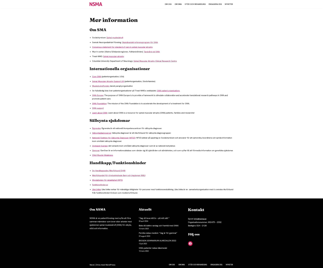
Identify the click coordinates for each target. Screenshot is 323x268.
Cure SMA (96, 76)
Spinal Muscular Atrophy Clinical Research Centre (155, 61)
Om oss (168, 4)
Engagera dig (215, 4)
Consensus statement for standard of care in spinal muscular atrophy (122, 47)
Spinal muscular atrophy (113, 56)
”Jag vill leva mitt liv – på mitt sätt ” (154, 218)
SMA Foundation (99, 103)
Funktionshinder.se (100, 184)
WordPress (110, 264)
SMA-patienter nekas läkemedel (153, 248)
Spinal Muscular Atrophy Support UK (108, 81)
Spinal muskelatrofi (114, 37)
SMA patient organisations (168, 90)
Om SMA (178, 4)
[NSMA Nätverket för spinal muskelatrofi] (96, 4)
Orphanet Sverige (99, 146)
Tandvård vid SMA (152, 51)
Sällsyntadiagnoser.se (101, 133)
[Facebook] (190, 243)
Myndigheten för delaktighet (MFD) (107, 180)
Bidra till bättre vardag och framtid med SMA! (159, 225)
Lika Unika (96, 189)
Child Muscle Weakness (102, 155)
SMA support (98, 108)
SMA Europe (97, 95)
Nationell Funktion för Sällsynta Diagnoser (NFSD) (113, 137)
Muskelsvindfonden (100, 86)
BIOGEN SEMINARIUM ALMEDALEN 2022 (157, 240)
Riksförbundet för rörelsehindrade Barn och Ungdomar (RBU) (118, 175)
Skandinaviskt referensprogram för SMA (140, 42)
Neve (92, 264)
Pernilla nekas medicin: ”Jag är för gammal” (158, 233)
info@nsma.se (200, 218)
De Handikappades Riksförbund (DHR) (108, 170)
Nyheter (229, 4)
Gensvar (96, 150)
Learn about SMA (99, 113)
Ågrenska (96, 128)
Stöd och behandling (195, 4)
